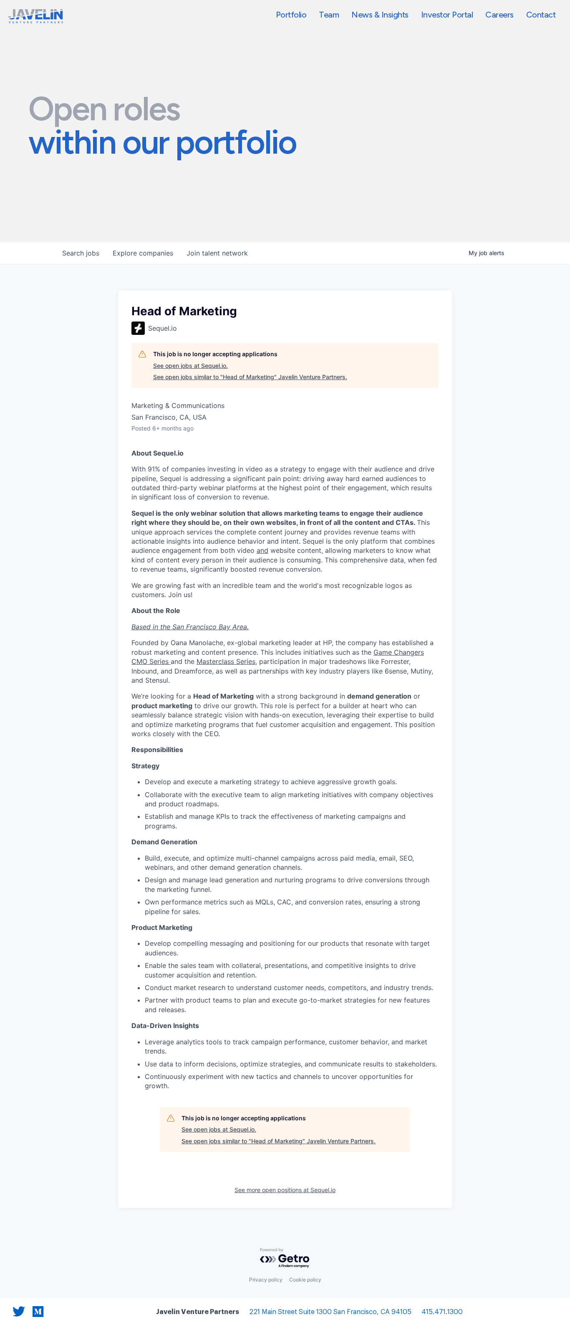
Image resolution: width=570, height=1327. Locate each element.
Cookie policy (305, 1279)
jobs (80, 253)
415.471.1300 (442, 1312)
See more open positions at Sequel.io (285, 1189)
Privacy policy (265, 1279)
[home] (35, 16)
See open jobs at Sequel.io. (190, 365)
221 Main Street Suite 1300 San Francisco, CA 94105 (330, 1312)
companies (143, 253)
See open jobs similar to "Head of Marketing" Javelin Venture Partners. (250, 376)
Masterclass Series (226, 661)
